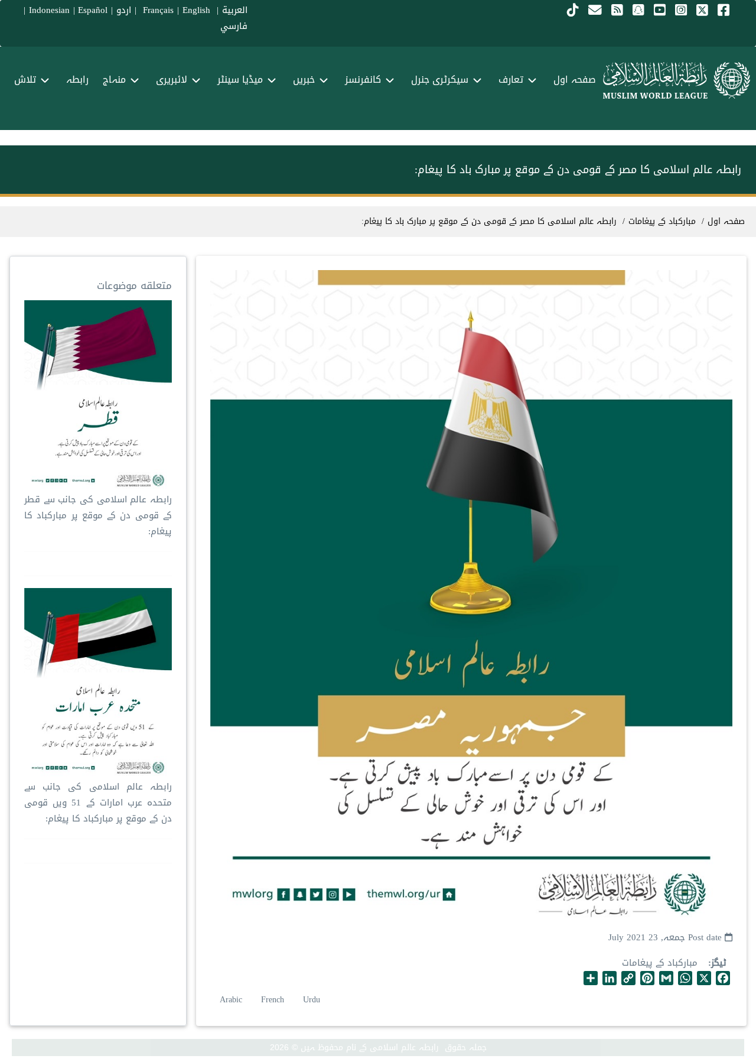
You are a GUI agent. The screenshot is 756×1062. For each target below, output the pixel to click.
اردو (123, 10)
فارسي (233, 26)
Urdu (311, 999)
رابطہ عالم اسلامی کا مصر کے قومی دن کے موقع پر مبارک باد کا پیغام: (489, 221)
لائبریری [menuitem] (171, 79)
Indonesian (49, 10)
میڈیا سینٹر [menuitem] (240, 79)
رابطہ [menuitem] (77, 79)
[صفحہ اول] (676, 80)
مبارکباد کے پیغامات (660, 962)
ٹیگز (718, 963)
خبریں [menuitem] (304, 79)
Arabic (231, 999)
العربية (234, 10)
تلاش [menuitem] (25, 79)
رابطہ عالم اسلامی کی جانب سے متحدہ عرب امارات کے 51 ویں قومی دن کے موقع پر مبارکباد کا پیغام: (98, 802)
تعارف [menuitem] (510, 79)
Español (92, 10)
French (272, 999)
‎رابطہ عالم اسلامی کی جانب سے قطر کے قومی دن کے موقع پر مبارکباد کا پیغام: (98, 515)
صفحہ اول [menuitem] (574, 79)
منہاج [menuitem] (114, 79)
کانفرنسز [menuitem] (363, 79)
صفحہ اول (726, 221)
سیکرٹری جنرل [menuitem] (439, 79)
